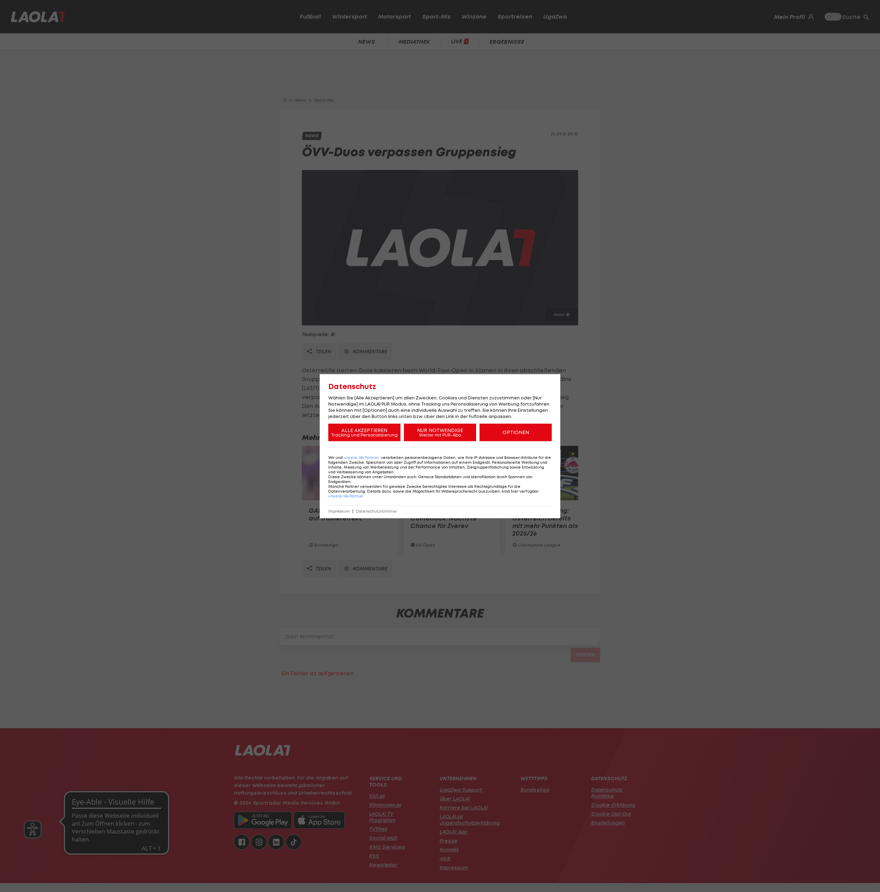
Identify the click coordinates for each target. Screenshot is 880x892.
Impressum (339, 511)
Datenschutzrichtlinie (376, 511)
